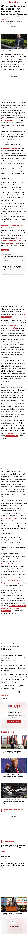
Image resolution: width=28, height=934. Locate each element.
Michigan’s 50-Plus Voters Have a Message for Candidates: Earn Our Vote (12, 865)
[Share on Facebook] (9, 692)
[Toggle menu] (2, 2)
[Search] (25, 2)
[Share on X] (2, 692)
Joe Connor (4, 17)
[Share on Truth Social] (5, 692)
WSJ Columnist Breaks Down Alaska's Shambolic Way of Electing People (13, 752)
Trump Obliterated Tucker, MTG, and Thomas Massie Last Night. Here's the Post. (13, 776)
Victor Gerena (11, 433)
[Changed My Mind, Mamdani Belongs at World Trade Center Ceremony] (14, 904)
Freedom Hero (15, 325)
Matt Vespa (5, 755)
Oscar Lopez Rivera (12, 243)
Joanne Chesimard (11, 436)
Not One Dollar (6, 857)
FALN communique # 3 (9, 148)
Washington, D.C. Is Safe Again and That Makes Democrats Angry (13, 846)
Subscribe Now (14, 725)
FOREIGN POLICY (5, 698)
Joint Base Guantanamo (9, 518)
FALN (4, 118)
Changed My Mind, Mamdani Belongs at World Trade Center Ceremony (13, 914)
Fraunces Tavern (7, 120)
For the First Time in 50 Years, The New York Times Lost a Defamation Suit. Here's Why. (14, 801)
